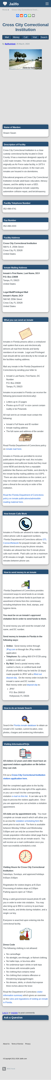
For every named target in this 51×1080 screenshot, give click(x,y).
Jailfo (14, 4)
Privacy (27, 1044)
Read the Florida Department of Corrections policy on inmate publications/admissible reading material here (23, 498)
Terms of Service (17, 1044)
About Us (6, 1044)
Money (16, 37)
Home (4, 10)
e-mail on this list (19, 796)
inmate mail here (13, 449)
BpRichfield (10, 44)
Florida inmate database (25, 725)
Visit (35, 37)
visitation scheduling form (27, 821)
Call (25, 37)
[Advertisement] (25, 98)
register (14, 1013)
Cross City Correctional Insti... (25, 10)
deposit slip (32, 685)
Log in (5, 1013)
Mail (7, 37)
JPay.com (10, 649)
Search (44, 37)
